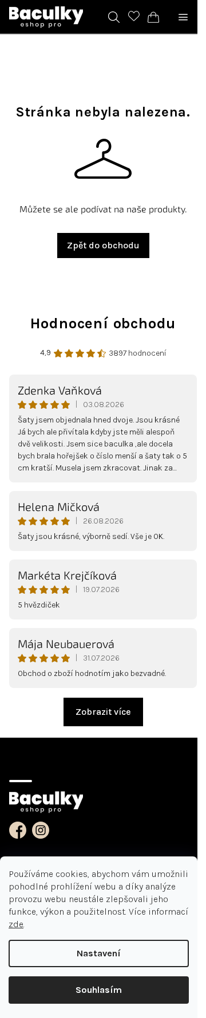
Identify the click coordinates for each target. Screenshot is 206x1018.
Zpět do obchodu (103, 245)
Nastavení (99, 953)
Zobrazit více (103, 711)
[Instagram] (40, 830)
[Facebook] (17, 830)
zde (16, 924)
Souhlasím (99, 989)
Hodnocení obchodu (103, 323)
